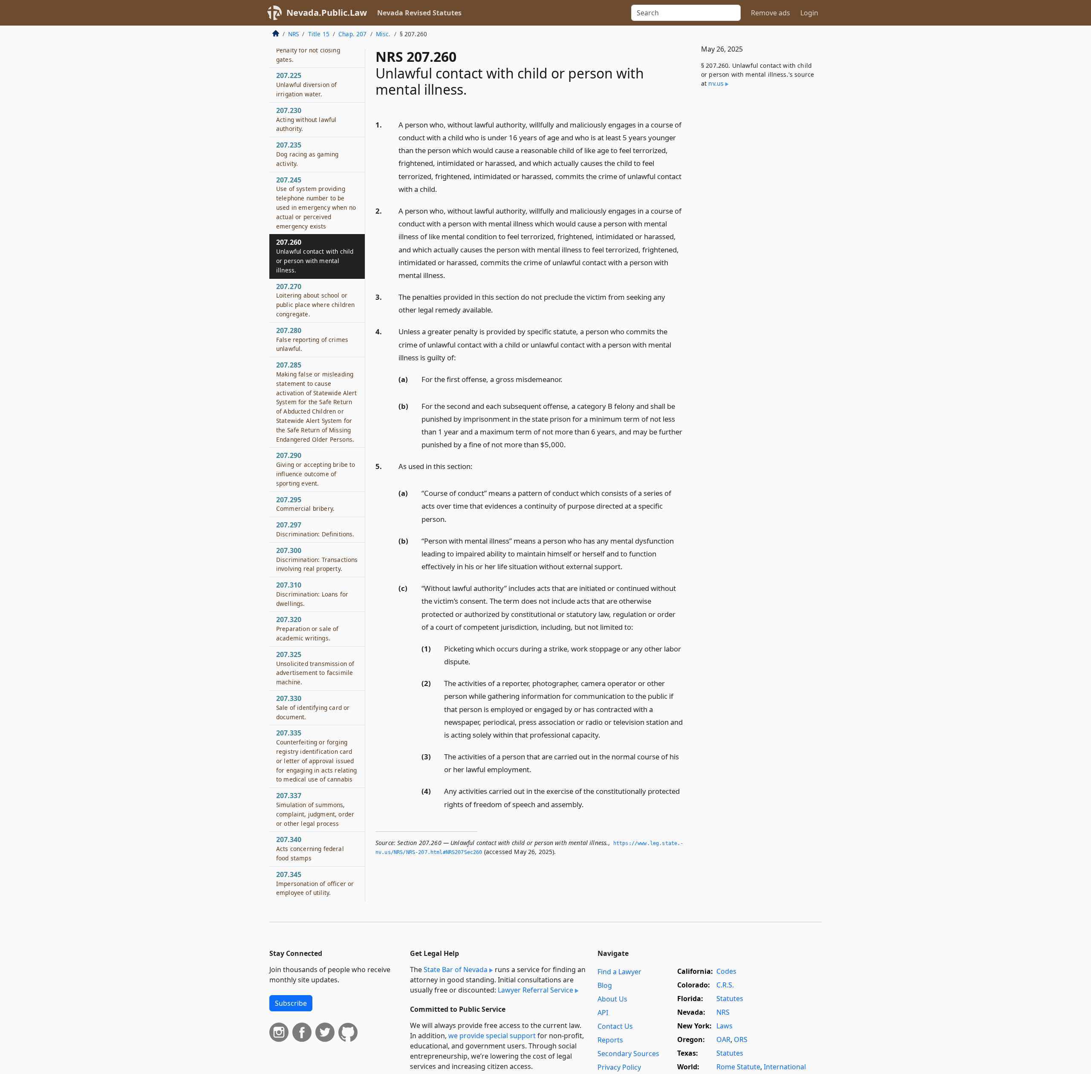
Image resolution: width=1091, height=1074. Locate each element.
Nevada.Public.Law (326, 12)
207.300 (317, 559)
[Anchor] (442, 188)
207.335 (316, 756)
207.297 (315, 529)
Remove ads (770, 12)
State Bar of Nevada (456, 969)
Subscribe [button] (291, 1003)
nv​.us (716, 83)
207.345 (315, 883)
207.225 (306, 84)
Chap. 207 (352, 34)
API (602, 1012)
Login (809, 12)
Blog (604, 985)
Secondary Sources (628, 1053)
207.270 (315, 300)
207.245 (316, 202)
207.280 (312, 339)
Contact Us (615, 1026)
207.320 (307, 629)
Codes (726, 971)
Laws (724, 1026)
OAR (723, 1039)
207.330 (312, 707)
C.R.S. (725, 985)
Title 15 (318, 34)
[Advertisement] (758, 236)
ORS (741, 1039)
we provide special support (492, 1035)
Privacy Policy (619, 1067)
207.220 (308, 50)
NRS (293, 34)
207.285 (316, 402)
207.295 (305, 504)
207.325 (315, 668)
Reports (610, 1040)
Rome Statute (738, 1066)
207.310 (312, 594)
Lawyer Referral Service (535, 990)
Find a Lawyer (619, 971)
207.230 (306, 119)
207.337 (315, 809)
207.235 (307, 154)
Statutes (729, 998)
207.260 (314, 256)
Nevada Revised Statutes (419, 12)
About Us (612, 999)
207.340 (310, 849)
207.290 (315, 469)
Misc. (383, 34)
